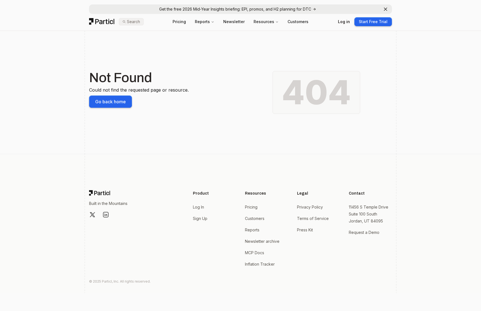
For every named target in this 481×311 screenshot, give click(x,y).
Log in (344, 21)
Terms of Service (313, 218)
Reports (202, 21)
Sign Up (200, 218)
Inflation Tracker (260, 264)
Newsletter (234, 21)
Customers (298, 21)
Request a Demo (364, 232)
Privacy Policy (310, 207)
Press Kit (305, 229)
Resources (264, 21)
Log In (198, 207)
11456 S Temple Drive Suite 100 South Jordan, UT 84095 (368, 214)
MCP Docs (254, 252)
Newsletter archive (262, 241)
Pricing (179, 21)
